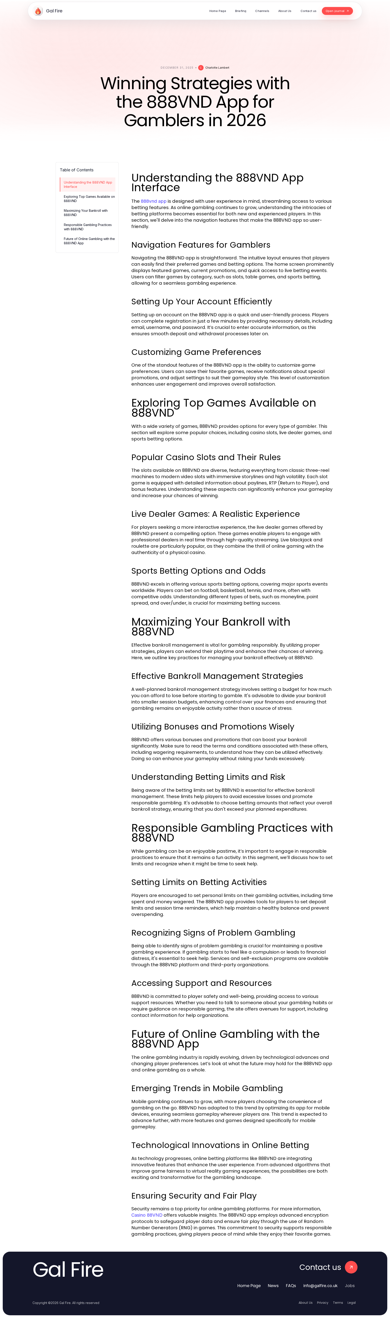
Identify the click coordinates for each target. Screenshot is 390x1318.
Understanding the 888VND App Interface (88, 184)
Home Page (249, 1285)
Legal (352, 1302)
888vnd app (154, 201)
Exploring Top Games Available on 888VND (89, 199)
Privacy (322, 1302)
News (273, 1285)
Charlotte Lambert (217, 67)
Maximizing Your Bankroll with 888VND (86, 213)
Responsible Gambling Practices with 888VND (88, 227)
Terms (338, 1302)
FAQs (291, 1285)
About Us (306, 1302)
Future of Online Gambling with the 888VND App (89, 241)
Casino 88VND (146, 1215)
